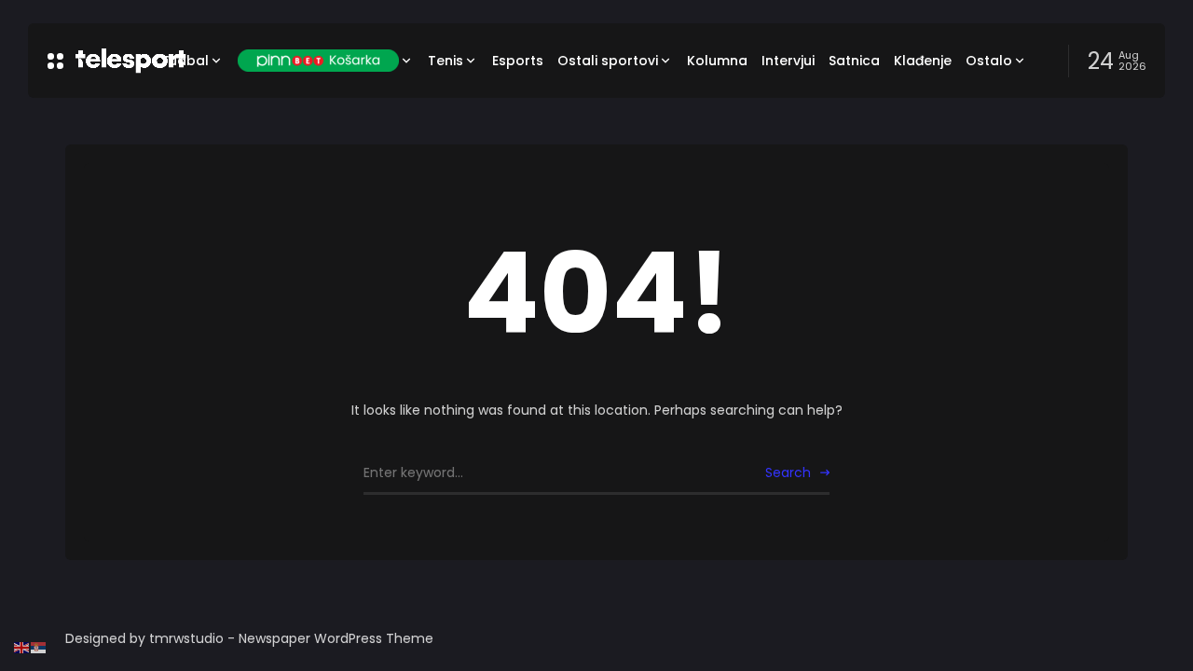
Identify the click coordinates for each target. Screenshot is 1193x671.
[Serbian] (39, 646)
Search (788, 472)
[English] (22, 646)
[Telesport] (104, 61)
